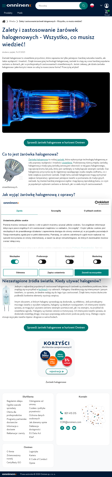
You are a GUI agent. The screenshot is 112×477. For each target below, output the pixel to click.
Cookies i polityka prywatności (37, 410)
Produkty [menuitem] (8, 13)
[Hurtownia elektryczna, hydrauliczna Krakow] (103, 432)
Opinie (32, 463)
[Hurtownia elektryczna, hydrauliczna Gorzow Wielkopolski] (85, 417)
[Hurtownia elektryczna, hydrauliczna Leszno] (91, 422)
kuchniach (43, 289)
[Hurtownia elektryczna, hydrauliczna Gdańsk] (97, 407)
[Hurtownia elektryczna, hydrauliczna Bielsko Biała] (98, 433)
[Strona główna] (4, 21)
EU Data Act (35, 433)
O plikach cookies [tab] (92, 211)
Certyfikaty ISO (14, 462)
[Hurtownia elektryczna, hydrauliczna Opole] (95, 428)
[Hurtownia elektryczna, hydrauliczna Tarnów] (105, 432)
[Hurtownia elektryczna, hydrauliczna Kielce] (104, 427)
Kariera (32, 455)
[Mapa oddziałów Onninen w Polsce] (93, 427)
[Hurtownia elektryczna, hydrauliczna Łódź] (100, 422)
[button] (83, 5)
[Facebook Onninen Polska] (62, 428)
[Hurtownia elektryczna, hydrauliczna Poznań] (91, 418)
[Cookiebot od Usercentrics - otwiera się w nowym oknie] (97, 203)
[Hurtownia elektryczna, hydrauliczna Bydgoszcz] (95, 414)
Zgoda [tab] (19, 211)
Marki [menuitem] (19, 13)
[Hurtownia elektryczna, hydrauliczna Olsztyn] (103, 410)
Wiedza (12, 21)
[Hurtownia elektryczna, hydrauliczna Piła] (90, 414)
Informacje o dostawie (12, 428)
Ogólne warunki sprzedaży (14, 407)
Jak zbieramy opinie (38, 422)
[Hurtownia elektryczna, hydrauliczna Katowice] (98, 431)
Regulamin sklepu (15, 401)
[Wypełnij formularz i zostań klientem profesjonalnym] (56, 375)
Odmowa (20, 272)
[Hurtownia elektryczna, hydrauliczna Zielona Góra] (85, 421)
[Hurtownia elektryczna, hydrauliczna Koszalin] (88, 408)
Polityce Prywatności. (83, 247)
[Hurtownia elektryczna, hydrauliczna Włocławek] (98, 417)
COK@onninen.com (70, 422)
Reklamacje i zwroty (16, 433)
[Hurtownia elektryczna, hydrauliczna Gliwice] (97, 430)
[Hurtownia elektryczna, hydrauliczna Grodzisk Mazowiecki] (104, 420)
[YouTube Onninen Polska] (74, 428)
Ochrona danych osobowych (36, 417)
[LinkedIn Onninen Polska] (68, 428)
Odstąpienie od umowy (36, 403)
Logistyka (33, 451)
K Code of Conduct (38, 459)
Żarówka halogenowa (38, 159)
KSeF (31, 437)
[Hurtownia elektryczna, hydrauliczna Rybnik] (97, 431)
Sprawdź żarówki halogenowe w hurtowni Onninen (56, 142)
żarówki (60, 159)
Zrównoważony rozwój (14, 457)
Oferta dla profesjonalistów (14, 414)
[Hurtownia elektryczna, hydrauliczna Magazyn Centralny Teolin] (101, 422)
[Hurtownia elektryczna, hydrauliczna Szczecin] (83, 412)
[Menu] (4, 5)
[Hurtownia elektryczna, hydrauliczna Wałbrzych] (89, 428)
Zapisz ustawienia (56, 272)
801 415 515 (70, 413)
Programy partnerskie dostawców (16, 421)
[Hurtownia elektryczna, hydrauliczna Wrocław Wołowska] (91, 425)
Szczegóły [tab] (56, 211)
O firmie (10, 451)
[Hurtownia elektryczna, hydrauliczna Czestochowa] (99, 427)
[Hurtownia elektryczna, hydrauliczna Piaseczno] (105, 420)
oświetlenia (67, 162)
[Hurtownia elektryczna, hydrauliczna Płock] (101, 418)
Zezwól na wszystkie (91, 272)
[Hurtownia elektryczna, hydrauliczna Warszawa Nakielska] (105, 418)
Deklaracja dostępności (34, 428)
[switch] (42, 262)
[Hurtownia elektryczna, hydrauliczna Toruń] (96, 415)
